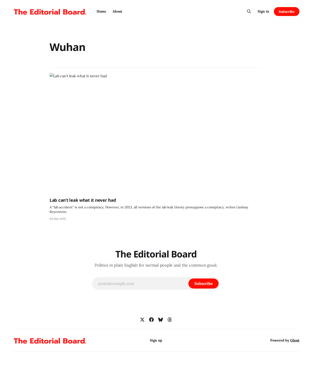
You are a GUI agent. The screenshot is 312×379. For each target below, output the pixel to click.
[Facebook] (151, 319)
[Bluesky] (160, 319)
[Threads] (169, 319)
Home (101, 11)
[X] (142, 319)
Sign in (263, 11)
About (117, 11)
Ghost (294, 340)
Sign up (156, 340)
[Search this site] (249, 11)
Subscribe (287, 11)
